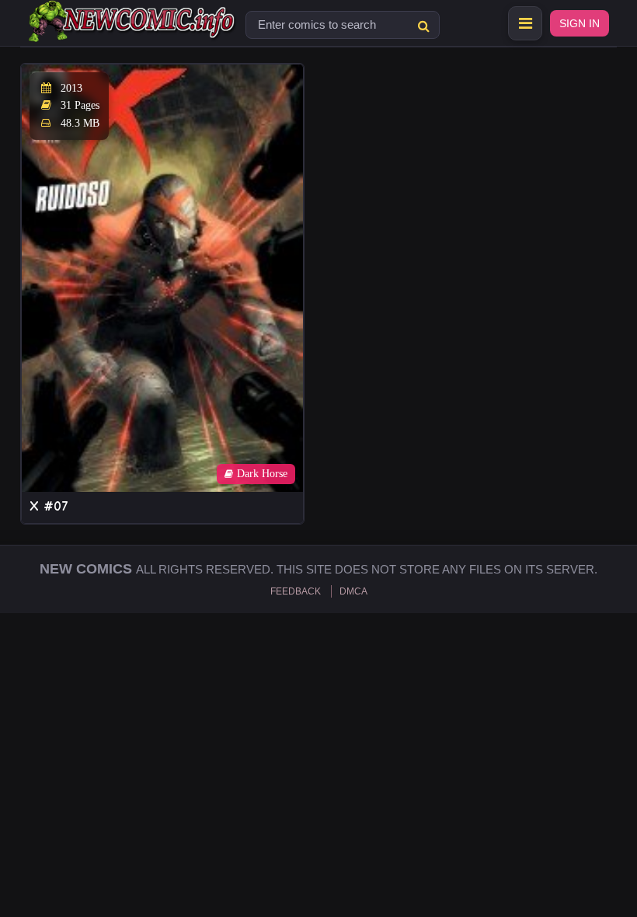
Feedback (295, 591)
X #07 (49, 506)
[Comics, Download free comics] (133, 31)
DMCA (353, 591)
